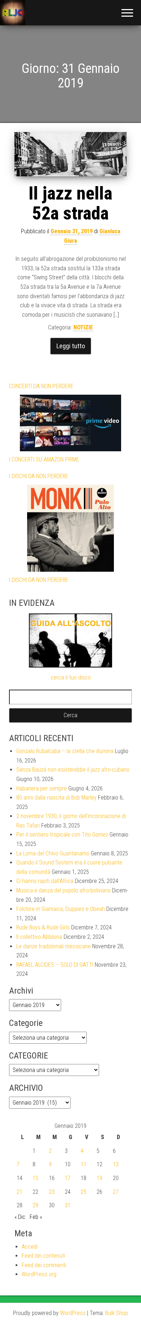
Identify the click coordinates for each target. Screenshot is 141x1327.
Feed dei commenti (44, 1265)
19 (99, 1178)
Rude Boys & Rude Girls (43, 927)
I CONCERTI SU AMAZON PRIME (44, 459)
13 (116, 1164)
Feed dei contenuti (43, 1255)
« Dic (19, 1216)
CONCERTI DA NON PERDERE (41, 386)
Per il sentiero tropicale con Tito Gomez (62, 834)
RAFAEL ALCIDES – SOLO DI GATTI (54, 964)
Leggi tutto (70, 346)
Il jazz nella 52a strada (70, 203)
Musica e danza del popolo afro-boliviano (63, 890)
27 (116, 1191)
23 (52, 1191)
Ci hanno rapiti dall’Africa (44, 881)
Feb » (36, 1216)
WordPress (73, 1313)
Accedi (30, 1246)
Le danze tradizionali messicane (53, 946)
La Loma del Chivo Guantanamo (52, 853)
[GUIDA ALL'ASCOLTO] (70, 640)
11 (83, 1164)
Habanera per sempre (41, 788)
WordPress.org (39, 1274)
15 (35, 1178)
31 (67, 1205)
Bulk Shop (116, 1313)
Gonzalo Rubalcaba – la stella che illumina (65, 751)
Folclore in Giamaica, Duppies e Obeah (60, 908)
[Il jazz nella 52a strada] (70, 154)
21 (19, 1191)
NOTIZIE (83, 327)
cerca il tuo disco (71, 677)
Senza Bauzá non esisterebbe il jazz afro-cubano (72, 769)
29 (35, 1205)
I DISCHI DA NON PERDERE (38, 476)
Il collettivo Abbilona (39, 936)
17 (67, 1178)
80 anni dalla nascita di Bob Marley (56, 797)
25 (83, 1191)
